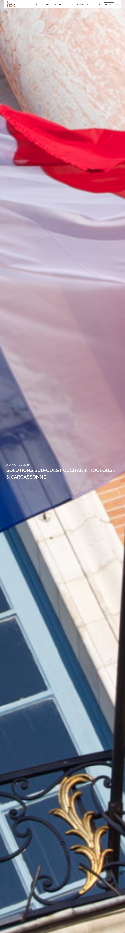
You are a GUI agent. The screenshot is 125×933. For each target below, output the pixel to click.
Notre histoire (93, 4)
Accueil (34, 4)
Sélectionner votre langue (117, 4)
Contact (108, 4)
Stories (80, 4)
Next (62, 843)
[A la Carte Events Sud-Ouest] (13, 4)
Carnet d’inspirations (64, 4)
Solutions (45, 4)
